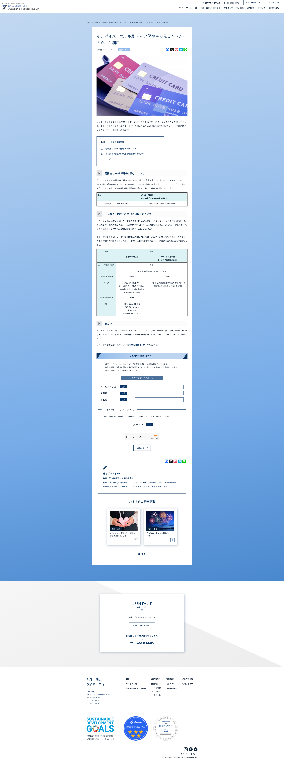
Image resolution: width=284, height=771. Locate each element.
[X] (171, 461)
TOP (181, 7)
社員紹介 (157, 691)
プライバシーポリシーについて (119, 409)
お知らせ (261, 7)
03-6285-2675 (233, 3)
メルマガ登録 (274, 2)
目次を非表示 (116, 142)
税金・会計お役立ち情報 (210, 7)
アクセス (157, 695)
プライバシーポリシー (189, 754)
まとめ (106, 159)
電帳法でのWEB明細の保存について (119, 148)
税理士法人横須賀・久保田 (97, 681)
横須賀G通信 (274, 7)
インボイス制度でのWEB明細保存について (122, 153)
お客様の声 (228, 7)
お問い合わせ (187, 683)
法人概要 (240, 7)
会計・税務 (123, 49)
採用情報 (250, 7)
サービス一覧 (191, 7)
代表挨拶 (157, 688)
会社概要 (154, 683)
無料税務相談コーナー (137, 344)
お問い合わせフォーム (255, 2)
